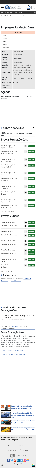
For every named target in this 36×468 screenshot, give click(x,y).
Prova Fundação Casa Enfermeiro (8, 174)
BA (19, 12)
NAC (2, 12)
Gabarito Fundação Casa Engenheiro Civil (9, 206)
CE (22, 12)
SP (14, 86)
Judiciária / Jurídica (24, 67)
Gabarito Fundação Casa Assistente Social (9, 166)
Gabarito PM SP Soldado (9, 226)
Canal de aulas (16, 281)
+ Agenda (4, 35)
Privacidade (24, 450)
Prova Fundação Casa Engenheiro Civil (8, 201)
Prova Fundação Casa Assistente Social (8, 160)
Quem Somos (12, 446)
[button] (25, 146)
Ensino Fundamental (20, 70)
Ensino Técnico (23, 72)
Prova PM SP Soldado (8, 222)
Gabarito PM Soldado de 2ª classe (9, 266)
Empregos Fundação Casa (19, 15)
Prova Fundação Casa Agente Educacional (8, 147)
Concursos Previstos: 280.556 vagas (13, 354)
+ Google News (23, 326)
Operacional (28, 65)
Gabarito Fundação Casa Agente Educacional (9, 152)
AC (6, 12)
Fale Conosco (23, 446)
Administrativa (18, 65)
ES (28, 12)
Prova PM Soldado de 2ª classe (9, 260)
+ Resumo (4, 38)
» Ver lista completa (7, 212)
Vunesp (15, 82)
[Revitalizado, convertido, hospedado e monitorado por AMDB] (33, 465)
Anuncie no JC (12, 450)
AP (12, 12)
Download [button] (31, 146)
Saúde (15, 67)
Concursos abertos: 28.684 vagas (12, 350)
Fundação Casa (18, 51)
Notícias (4, 44)
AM (16, 12)
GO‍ (32, 12)
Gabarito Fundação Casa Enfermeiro (9, 179)
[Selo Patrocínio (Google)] (28, 7)
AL (9, 12)
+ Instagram (11, 328)
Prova (4, 41)
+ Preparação (5, 47)
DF (25, 12)
